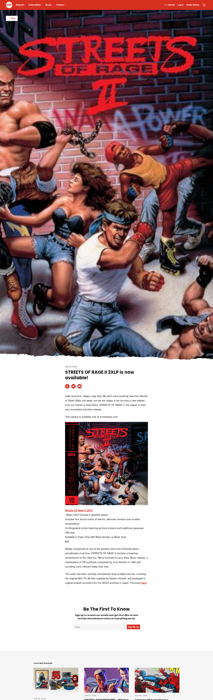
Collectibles (34, 5)
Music (48, 5)
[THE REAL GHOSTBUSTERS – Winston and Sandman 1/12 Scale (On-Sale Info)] (106, 680)
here (143, 583)
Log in (181, 5)
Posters (60, 5)
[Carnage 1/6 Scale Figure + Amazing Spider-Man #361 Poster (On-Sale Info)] (157, 680)
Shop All (20, 5)
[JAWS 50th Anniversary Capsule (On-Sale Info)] (56, 680)
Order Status (192, 5)
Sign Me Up (133, 626)
